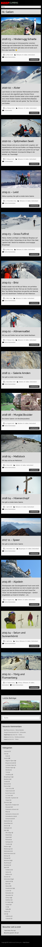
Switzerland (31, 55)
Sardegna (8, 842)
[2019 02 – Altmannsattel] (21, 318)
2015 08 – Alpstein (12, 581)
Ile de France (9, 793)
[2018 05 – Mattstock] (21, 443)
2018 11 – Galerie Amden (16, 373)
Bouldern (20, 423)
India (6, 756)
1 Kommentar (8, 110)
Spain (5, 867)
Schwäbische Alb (10, 816)
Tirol (6, 772)
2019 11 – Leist (10, 192)
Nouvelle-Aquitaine (10, 798)
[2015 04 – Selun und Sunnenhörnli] (21, 620)
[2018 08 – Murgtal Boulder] (21, 402)
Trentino (7, 844)
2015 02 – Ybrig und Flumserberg (13, 676)
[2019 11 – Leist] (21, 179)
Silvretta (7, 770)
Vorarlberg (8, 774)
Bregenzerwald (9, 763)
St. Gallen (25, 55)
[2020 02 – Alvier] (21, 75)
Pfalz (6, 811)
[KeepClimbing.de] (14, 2)
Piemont (7, 839)
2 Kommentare (8, 161)
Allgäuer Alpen (9, 760)
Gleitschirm (7, 821)
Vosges (7, 800)
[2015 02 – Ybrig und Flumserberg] (21, 661)
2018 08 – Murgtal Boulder (17, 414)
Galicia (7, 872)
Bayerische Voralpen (11, 804)
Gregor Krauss (8, 732)
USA (5, 914)
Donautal (7, 807)
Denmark (6, 784)
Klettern (21, 382)
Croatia (6, 781)
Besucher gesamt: (9, 933)
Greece (6, 825)
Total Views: (7, 930)
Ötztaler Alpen (9, 767)
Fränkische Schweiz (11, 809)
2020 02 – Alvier (11, 87)
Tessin (7, 904)
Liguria (7, 837)
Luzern (7, 890)
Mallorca (7, 874)
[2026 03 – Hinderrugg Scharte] (21, 26)
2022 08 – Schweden (20, 732)
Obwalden (8, 895)
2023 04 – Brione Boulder (17, 730)
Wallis (7, 909)
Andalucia (8, 869)
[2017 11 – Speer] (21, 527)
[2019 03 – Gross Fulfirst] (21, 221)
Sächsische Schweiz (11, 814)
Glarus (17, 641)
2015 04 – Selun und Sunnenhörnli (13, 634)
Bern (6, 883)
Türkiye (6, 911)
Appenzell (8, 881)
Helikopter (7, 828)
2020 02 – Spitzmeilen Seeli (18, 141)
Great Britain (7, 823)
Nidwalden (8, 893)
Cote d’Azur (8, 788)
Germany (6, 802)
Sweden (6, 876)
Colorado (8, 918)
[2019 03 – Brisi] (21, 269)
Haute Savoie (9, 791)
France (6, 786)
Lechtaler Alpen (9, 765)
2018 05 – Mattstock (13, 456)
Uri (6, 907)
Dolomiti (7, 835)
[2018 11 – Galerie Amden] (21, 360)
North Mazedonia (9, 853)
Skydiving (6, 863)
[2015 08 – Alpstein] (21, 569)
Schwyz (20, 682)
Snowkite (6, 865)
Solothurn (8, 900)
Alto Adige (8, 832)
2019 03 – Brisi (10, 282)
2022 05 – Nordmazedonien (17, 737)
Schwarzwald (9, 818)
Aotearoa (6, 751)
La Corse (7, 795)
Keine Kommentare (9, 57)
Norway (6, 856)
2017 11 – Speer (11, 539)
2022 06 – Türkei (17, 734)
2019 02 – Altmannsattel (16, 331)
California (8, 916)
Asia (5, 753)
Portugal (6, 858)
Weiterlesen (34, 59)
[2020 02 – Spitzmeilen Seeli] (21, 128)
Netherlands (7, 851)
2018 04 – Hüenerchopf (15, 498)
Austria (6, 758)
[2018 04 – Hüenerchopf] (21, 485)
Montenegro (7, 849)
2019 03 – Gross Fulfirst (15, 233)
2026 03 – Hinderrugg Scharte (19, 39)
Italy (5, 830)
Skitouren (19, 55)
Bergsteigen (22, 548)
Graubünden (8, 888)
